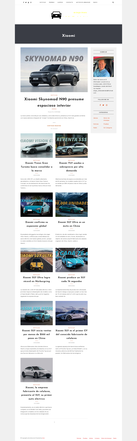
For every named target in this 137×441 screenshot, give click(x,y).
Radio (95, 2)
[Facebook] (100, 105)
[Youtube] (28, 2)
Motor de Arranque (83, 2)
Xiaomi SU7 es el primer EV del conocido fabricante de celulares (72, 334)
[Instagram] (30, 2)
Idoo (43, 438)
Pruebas (51, 2)
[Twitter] (103, 105)
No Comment (54, 128)
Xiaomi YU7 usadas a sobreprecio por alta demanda (71, 167)
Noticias (43, 2)
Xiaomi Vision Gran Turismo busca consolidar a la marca (36, 167)
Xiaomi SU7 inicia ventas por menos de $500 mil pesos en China (36, 334)
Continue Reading (54, 125)
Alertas (60, 2)
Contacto (69, 2)
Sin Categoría (108, 128)
